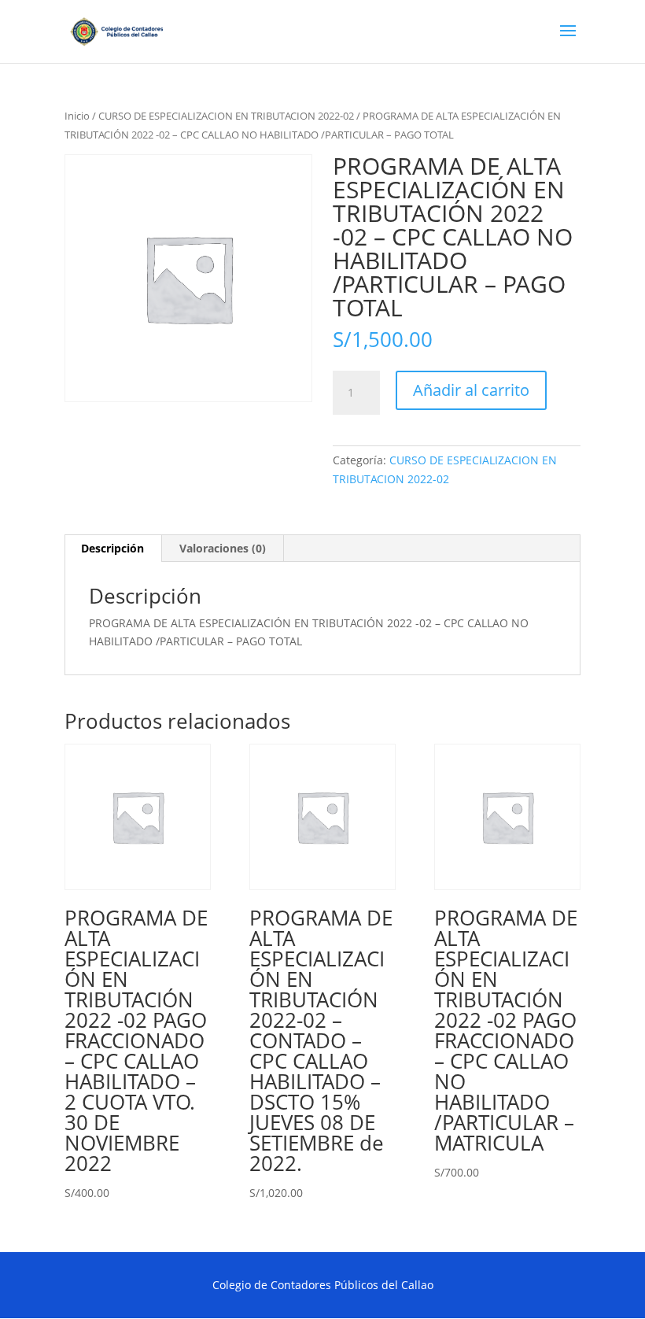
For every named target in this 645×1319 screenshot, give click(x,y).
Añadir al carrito (471, 390)
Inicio (77, 116)
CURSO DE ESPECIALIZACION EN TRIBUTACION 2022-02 (226, 116)
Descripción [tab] (112, 548)
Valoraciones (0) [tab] (222, 548)
